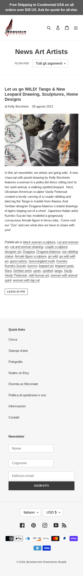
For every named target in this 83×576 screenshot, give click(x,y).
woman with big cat (26, 280)
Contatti (14, 417)
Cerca (13, 339)
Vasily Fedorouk (16, 275)
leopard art (46, 266)
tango (58, 270)
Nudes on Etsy (19, 373)
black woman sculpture (39, 242)
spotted (48, 270)
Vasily (68, 270)
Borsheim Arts (34, 562)
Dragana (29, 251)
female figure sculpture (30, 256)
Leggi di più (16, 291)
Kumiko (61, 261)
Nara (8, 270)
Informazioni (17, 406)
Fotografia (15, 361)
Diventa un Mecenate (23, 384)
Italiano (29, 512)
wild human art (39, 275)
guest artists (18, 261)
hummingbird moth (42, 261)
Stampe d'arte (18, 350)
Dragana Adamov (48, 251)
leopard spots (64, 266)
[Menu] (75, 27)
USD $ (51, 512)
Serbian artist (22, 270)
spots (37, 270)
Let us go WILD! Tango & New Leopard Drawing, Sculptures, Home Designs (41, 94)
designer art (13, 251)
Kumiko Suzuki (15, 266)
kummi (32, 266)
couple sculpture (56, 247)
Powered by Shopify (54, 562)
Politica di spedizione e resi (27, 395)
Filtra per (22, 63)
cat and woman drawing (26, 247)
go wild (53, 256)
